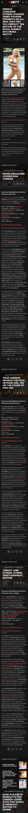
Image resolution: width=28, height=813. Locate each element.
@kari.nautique (19, 618)
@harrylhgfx (20, 613)
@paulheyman (5, 219)
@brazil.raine (9, 614)
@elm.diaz (17, 208)
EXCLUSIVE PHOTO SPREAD (16, 103)
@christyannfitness (21, 611)
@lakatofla (13, 616)
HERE (2, 153)
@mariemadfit (18, 206)
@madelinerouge (5, 616)
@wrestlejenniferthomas (7, 212)
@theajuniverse (5, 215)
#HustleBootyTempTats (15, 98)
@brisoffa (16, 614)
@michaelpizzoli (5, 421)
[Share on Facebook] (14, 39)
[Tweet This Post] (17, 39)
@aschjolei (16, 417)
